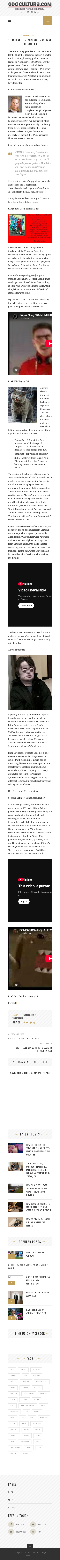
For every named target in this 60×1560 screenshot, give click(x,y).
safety (37, 1430)
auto (12, 1370)
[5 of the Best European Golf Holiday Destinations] (15, 1277)
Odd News (13, 1430)
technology (24, 1442)
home (12, 1406)
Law (26, 1412)
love (32, 1418)
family (12, 1388)
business (36, 1370)
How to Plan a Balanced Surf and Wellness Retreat (38, 1222)
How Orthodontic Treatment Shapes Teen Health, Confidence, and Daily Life (38, 1149)
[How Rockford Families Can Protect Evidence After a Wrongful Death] (15, 1203)
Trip (39, 1447)
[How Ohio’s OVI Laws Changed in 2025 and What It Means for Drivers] (15, 1185)
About (10, 1499)
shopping (14, 1436)
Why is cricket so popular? (35, 1254)
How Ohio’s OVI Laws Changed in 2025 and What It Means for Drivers (36, 1190)
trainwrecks (18, 1017)
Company (36, 1376)
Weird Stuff (30, 35)
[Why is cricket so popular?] (15, 1252)
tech (12, 1442)
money (12, 1424)
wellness (26, 1453)
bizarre (23, 1370)
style (38, 1436)
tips (37, 1442)
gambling (43, 1394)
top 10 (34, 1014)
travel (29, 1447)
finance (37, 1388)
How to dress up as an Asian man (38, 1294)
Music (24, 1424)
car (25, 1376)
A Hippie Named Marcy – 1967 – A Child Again (28, 1266)
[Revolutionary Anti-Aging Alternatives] (15, 1309)
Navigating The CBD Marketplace (30, 1073)
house (43, 1406)
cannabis (13, 1376)
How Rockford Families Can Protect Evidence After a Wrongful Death (38, 1207)
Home (10, 1491)
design (13, 1382)
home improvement (28, 1406)
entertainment (41, 1382)
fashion (25, 1388)
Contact (11, 1507)
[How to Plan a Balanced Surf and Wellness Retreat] (15, 1219)
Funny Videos (24, 1014)
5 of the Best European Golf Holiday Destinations (38, 1280)
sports (26, 1436)
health (36, 1400)
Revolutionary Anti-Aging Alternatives (36, 1311)
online (26, 1430)
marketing (44, 1418)
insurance (14, 1412)
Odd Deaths (37, 1424)
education (26, 1382)
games (12, 1400)
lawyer (36, 1412)
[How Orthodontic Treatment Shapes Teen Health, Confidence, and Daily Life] (15, 1144)
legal (12, 1418)
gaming (24, 1400)
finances (13, 1394)
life (22, 1418)
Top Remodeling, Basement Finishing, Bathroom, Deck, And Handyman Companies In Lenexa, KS (38, 1170)
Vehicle (13, 1453)
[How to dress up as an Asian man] (15, 1292)
